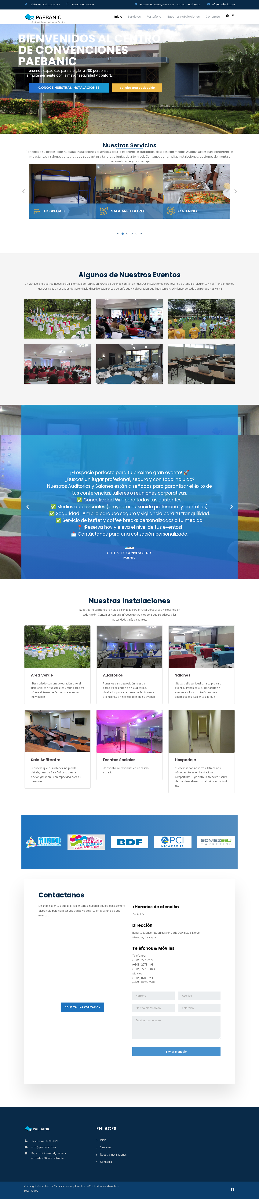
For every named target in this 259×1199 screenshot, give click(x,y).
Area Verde (42, 675)
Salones (182, 675)
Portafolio (154, 17)
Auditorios (113, 675)
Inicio (118, 17)
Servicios (134, 17)
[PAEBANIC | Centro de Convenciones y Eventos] (44, 19)
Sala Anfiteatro (45, 759)
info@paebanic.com (43, 1147)
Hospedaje (185, 759)
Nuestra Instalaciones (183, 17)
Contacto (213, 17)
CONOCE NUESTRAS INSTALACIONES (68, 87)
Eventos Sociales (119, 759)
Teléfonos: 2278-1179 (44, 1141)
